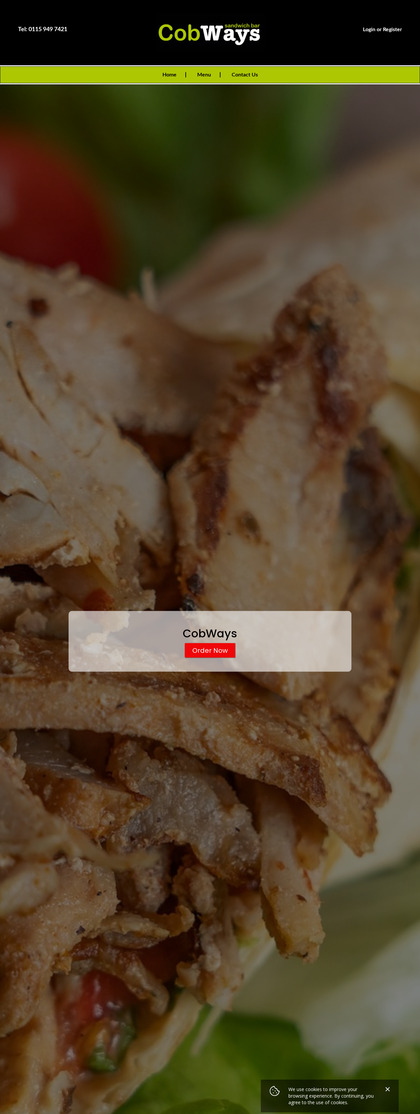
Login (369, 29)
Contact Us (245, 74)
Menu (204, 74)
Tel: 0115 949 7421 (42, 29)
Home (169, 74)
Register (392, 29)
